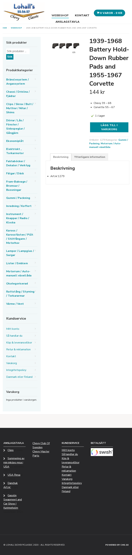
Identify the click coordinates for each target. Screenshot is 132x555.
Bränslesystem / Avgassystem (17, 82)
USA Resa (14, 475)
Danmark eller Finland (19, 377)
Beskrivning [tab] (60, 157)
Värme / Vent (15, 304)
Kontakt (82, 15)
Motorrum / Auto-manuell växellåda (105, 145)
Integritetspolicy (16, 370)
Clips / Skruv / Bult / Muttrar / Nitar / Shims (19, 108)
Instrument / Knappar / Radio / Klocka (17, 218)
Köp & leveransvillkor (19, 342)
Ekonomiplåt (15, 141)
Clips (11, 450)
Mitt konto (12, 329)
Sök (9, 56)
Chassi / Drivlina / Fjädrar (18, 94)
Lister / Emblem (17, 263)
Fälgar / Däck (15, 173)
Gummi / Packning (18, 198)
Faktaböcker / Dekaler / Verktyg (18, 163)
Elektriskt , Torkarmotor (15, 151)
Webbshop (60, 15)
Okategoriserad (17, 283)
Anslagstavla (68, 22)
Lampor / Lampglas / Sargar (20, 253)
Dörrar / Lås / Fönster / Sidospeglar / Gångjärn (15, 127)
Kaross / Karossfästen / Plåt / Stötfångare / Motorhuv (19, 237)
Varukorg (11, 363)
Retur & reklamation (18, 349)
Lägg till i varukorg (109, 127)
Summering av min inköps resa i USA (13, 463)
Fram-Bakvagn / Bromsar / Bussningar (16, 186)
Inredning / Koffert (18, 206)
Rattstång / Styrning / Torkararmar (20, 294)
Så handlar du (14, 336)
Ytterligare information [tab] (89, 157)
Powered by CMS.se (117, 545)
